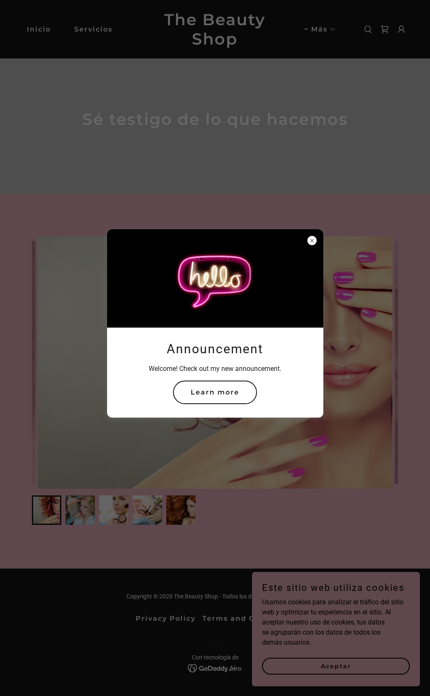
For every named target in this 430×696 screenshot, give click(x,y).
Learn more (215, 392)
